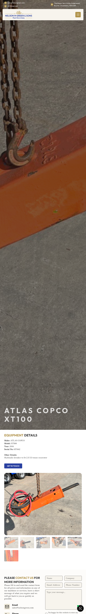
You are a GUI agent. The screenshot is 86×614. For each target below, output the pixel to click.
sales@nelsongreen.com (16, 3)
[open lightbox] (43, 504)
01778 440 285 (13, 6)
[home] (18, 14)
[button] (78, 14)
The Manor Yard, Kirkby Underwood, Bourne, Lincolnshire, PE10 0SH (67, 4)
